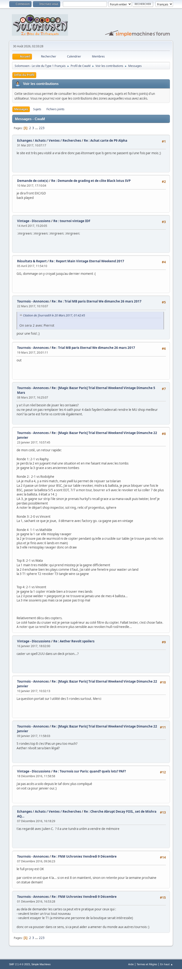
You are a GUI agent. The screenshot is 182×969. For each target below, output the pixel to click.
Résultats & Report (32, 261)
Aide (131, 964)
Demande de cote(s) (32, 181)
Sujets (37, 109)
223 (42, 128)
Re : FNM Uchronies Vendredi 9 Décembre (84, 856)
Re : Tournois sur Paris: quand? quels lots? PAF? (89, 771)
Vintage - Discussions (33, 221)
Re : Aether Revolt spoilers (74, 641)
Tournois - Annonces (33, 301)
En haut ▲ (166, 964)
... (37, 128)
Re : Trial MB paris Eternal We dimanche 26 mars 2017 (93, 348)
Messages (21, 109)
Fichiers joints (55, 109)
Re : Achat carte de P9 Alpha (105, 140)
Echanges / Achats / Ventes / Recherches (49, 140)
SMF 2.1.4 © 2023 (19, 964)
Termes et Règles (147, 964)
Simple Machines (41, 964)
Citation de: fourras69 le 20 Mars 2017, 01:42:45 (54, 315)
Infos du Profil (24, 75)
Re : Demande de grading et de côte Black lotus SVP (91, 181)
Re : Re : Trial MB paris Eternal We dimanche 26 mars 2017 (96, 301)
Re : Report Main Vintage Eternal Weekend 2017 (87, 261)
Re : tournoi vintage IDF (71, 221)
